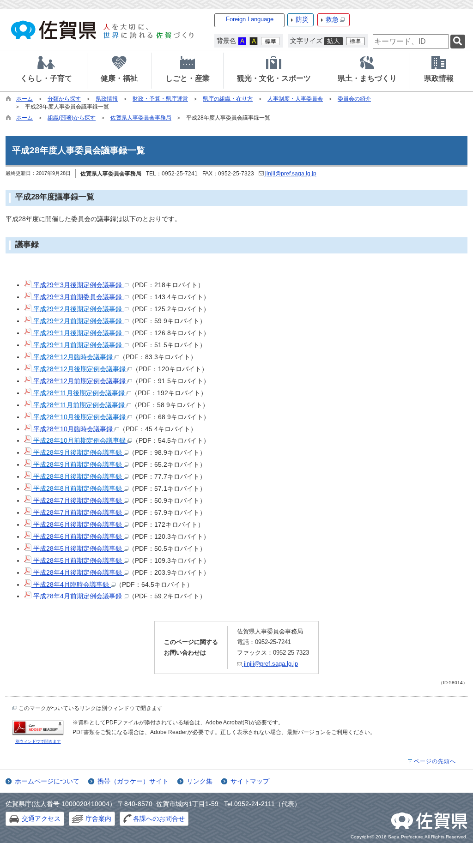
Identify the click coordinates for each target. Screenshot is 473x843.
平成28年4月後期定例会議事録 (77, 572)
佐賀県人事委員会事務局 (140, 117)
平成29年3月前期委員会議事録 (77, 297)
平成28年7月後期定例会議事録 (77, 500)
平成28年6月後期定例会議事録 (77, 524)
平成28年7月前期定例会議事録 (77, 512)
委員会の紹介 (354, 99)
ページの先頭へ (435, 761)
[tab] (46, 71)
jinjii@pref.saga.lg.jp (290, 173)
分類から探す (64, 99)
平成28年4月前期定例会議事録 (77, 596)
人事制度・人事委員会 (295, 99)
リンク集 (199, 781)
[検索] (457, 42)
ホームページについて (47, 781)
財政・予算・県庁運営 (160, 99)
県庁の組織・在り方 (228, 99)
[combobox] (410, 41)
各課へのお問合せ (159, 818)
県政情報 (107, 99)
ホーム (24, 99)
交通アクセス (41, 818)
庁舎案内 (98, 818)
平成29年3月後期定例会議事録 (77, 285)
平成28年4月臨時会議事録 (71, 584)
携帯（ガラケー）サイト (133, 781)
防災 (302, 19)
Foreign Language (249, 19)
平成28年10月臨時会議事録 (73, 429)
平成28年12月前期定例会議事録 (79, 381)
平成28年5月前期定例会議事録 (77, 560)
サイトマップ (249, 781)
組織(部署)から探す (72, 117)
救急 (332, 19)
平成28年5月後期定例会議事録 (77, 548)
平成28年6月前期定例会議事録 (77, 536)
